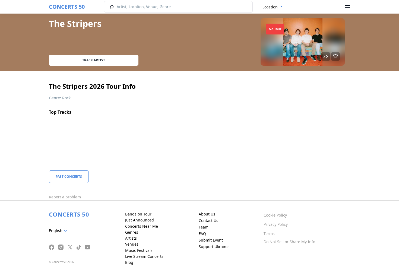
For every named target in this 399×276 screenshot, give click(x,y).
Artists (131, 238)
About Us (207, 214)
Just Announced (139, 220)
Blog (129, 262)
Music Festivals (139, 250)
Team (203, 227)
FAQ (202, 233)
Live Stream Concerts (144, 256)
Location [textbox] (270, 6)
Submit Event (211, 240)
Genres (131, 232)
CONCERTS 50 (67, 6)
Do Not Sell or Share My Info (289, 241)
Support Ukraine (214, 246)
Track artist (93, 60)
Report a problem (65, 196)
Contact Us (208, 220)
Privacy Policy (276, 224)
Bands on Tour (138, 214)
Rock (66, 97)
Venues (131, 244)
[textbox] (59, 230)
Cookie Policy (275, 215)
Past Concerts (69, 176)
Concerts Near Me (141, 226)
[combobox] (272, 7)
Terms (269, 233)
